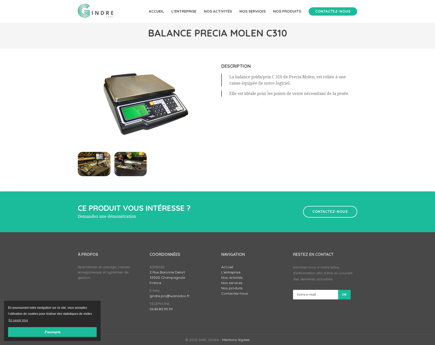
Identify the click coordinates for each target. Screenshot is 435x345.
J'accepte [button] (52, 332)
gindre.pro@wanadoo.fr (170, 296)
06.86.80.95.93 (161, 309)
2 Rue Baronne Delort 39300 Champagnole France (167, 277)
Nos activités (218, 11)
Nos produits (287, 11)
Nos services (252, 11)
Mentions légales (236, 339)
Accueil (156, 11)
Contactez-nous (333, 11)
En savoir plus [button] (18, 320)
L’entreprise (183, 11)
